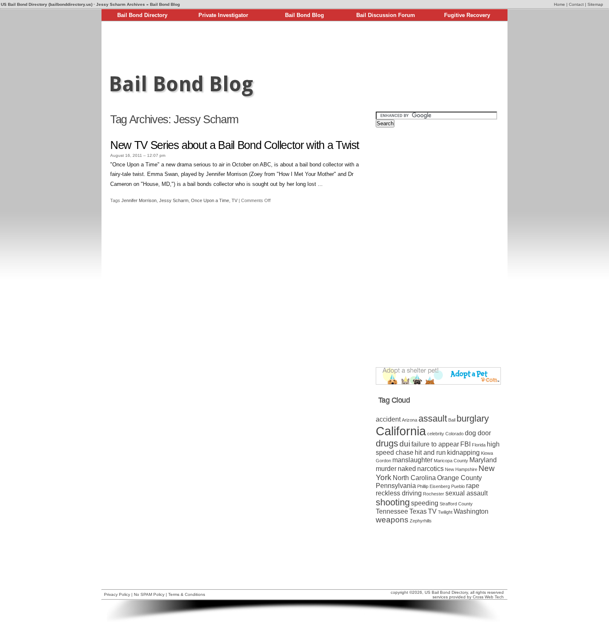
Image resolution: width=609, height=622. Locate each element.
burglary (473, 418)
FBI (465, 444)
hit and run (430, 452)
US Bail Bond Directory (446, 592)
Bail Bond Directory (142, 15)
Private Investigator (223, 15)
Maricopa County (451, 460)
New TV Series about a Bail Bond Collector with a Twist (234, 145)
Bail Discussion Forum (385, 15)
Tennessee (392, 511)
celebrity (435, 433)
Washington (471, 511)
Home (559, 4)
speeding (424, 503)
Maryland (483, 459)
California (401, 431)
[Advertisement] (304, 44)
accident (388, 419)
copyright (399, 592)
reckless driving (399, 493)
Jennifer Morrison (139, 200)
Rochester (433, 493)
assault (432, 418)
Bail (451, 419)
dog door (478, 433)
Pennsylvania (396, 485)
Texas (418, 511)
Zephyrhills (421, 520)
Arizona (409, 419)
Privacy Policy (117, 594)
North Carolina (414, 477)
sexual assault (466, 493)
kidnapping (463, 452)
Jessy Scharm (173, 200)
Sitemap (595, 4)
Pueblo (458, 486)
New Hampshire (461, 469)
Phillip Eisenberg (433, 486)
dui (404, 443)
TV (234, 200)
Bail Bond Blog (304, 15)
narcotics (430, 468)
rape (472, 485)
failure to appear (435, 444)
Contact (576, 4)
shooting (393, 502)
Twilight (445, 512)
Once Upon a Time (210, 200)
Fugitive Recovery (467, 15)
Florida (479, 444)
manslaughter (412, 459)
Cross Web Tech (488, 597)
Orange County (459, 477)
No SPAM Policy (149, 594)
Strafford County (456, 503)
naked (407, 468)
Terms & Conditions (186, 594)
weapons (392, 519)
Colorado (454, 433)
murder (386, 468)
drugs (387, 443)
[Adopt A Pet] (438, 383)
